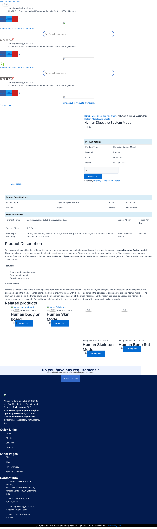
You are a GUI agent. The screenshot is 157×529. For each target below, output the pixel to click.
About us (10, 29)
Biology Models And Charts (104, 116)
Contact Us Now (70, 378)
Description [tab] (16, 184)
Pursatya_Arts (114, 525)
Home (3, 29)
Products (18, 29)
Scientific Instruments (10, 1)
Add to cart (93, 176)
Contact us (28, 29)
